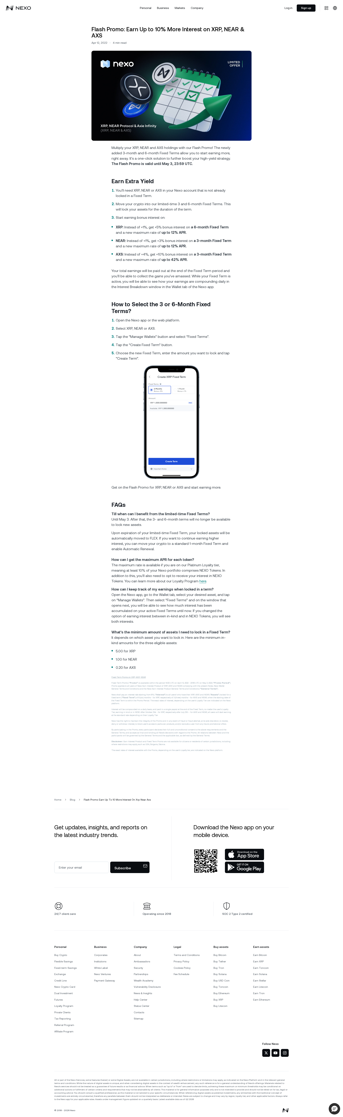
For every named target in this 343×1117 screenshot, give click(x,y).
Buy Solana (220, 974)
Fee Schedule (181, 974)
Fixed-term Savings (65, 967)
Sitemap (138, 1018)
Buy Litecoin (220, 1005)
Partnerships (141, 974)
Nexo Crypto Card (64, 986)
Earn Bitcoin (260, 955)
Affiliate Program (63, 1031)
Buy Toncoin (220, 986)
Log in (288, 8)
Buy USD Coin (221, 980)
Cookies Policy (182, 967)
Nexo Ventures (102, 974)
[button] (334, 1108)
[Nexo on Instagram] (285, 1053)
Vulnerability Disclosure (147, 986)
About (137, 955)
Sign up (306, 8)
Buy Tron (218, 967)
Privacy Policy (181, 961)
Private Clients (62, 1012)
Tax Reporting (62, 1018)
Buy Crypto (60, 955)
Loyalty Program (63, 1005)
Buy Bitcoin (219, 955)
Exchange (60, 974)
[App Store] (244, 854)
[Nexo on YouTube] (275, 1053)
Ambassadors (142, 961)
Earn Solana (260, 974)
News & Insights (143, 993)
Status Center (141, 1005)
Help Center (140, 999)
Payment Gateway (104, 980)
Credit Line (60, 980)
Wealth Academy (143, 980)
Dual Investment (63, 993)
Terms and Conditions (187, 955)
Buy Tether (219, 961)
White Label (101, 967)
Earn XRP (258, 961)
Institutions (100, 961)
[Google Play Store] (244, 867)
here (202, 581)
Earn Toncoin (261, 967)
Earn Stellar (259, 980)
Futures (58, 999)
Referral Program (64, 1025)
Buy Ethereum (221, 993)
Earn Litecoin (260, 986)
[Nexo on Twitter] (266, 1053)
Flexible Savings (63, 961)
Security (138, 967)
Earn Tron (259, 993)
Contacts (139, 1012)
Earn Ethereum (261, 999)
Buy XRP (218, 999)
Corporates (100, 955)
